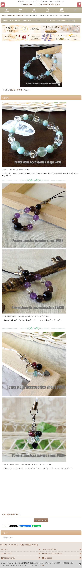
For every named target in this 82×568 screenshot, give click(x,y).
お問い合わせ (16, 89)
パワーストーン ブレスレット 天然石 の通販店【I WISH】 (19, 545)
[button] (3, 4)
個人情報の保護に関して (12, 514)
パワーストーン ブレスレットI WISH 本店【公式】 (41, 4)
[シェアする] (5, 526)
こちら (42, 565)
